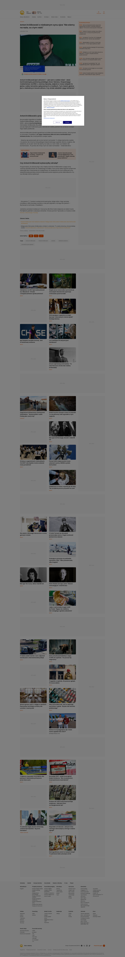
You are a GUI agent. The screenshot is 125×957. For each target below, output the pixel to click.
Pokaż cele (58, 122)
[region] (63, 111)
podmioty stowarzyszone (65, 100)
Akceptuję (67, 122)
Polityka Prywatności (50, 107)
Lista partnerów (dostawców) (49, 118)
